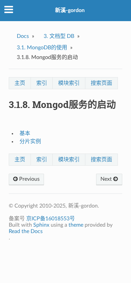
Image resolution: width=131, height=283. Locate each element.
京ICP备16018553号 (50, 218)
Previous (29, 179)
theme (76, 225)
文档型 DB (59, 36)
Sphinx (41, 225)
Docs (23, 36)
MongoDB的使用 (42, 47)
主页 (19, 83)
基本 (24, 133)
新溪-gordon (70, 10)
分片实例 (30, 141)
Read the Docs (26, 231)
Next (106, 179)
